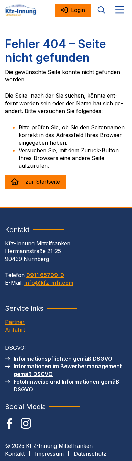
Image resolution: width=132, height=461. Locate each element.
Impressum (49, 453)
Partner (15, 322)
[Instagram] (26, 423)
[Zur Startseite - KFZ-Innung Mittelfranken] (21, 10)
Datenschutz (90, 453)
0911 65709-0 (45, 275)
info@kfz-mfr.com (48, 282)
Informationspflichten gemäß (63, 358)
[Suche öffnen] (101, 10)
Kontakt (15, 453)
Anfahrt (15, 329)
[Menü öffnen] (119, 10)
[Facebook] (9, 423)
